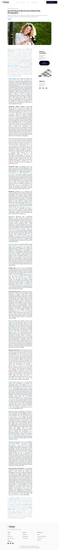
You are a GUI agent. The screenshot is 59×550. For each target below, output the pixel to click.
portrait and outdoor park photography (20, 80)
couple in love (12, 117)
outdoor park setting (14, 498)
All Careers (24, 534)
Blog (28, 2)
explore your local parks (16, 512)
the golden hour (22, 94)
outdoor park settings (25, 66)
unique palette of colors (15, 416)
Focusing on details (16, 332)
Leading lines (19, 268)
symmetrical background (22, 451)
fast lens (23, 382)
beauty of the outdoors (22, 311)
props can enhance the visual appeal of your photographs (20, 173)
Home (18, 2)
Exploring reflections (19, 235)
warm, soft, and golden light (25, 85)
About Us (23, 2)
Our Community (11, 538)
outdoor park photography (19, 444)
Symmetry (23, 441)
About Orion (10, 536)
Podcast (39, 540)
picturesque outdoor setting (16, 494)
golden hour (21, 397)
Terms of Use (21, 547)
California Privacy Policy (35, 547)
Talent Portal (39, 538)
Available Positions (35, 2)
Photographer (25, 538)
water (21, 453)
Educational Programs (41, 536)
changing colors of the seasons (17, 365)
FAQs (9, 540)
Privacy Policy (27, 547)
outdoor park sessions (25, 61)
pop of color (19, 184)
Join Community (44, 63)
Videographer (25, 536)
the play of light (26, 487)
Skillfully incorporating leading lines (20, 277)
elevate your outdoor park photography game (21, 504)
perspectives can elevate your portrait (20, 245)
